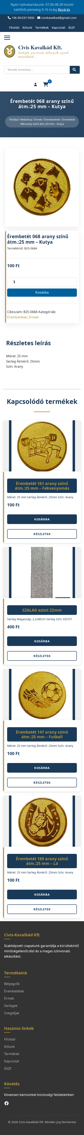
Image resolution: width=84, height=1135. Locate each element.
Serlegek (11, 1005)
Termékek (42, 27)
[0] (46, 84)
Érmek (38, 119)
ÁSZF (71, 27)
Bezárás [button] (64, 9)
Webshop (26, 119)
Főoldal (14, 27)
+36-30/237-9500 (23, 18)
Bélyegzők (12, 984)
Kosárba (42, 292)
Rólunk (27, 27)
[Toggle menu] (7, 37)
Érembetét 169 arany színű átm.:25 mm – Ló (42, 861)
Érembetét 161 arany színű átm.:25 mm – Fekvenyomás (42, 486)
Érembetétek (52, 119)
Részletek (42, 534)
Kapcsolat (58, 27)
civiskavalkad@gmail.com (58, 18)
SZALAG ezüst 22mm (42, 610)
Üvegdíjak (11, 1013)
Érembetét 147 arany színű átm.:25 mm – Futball (42, 734)
